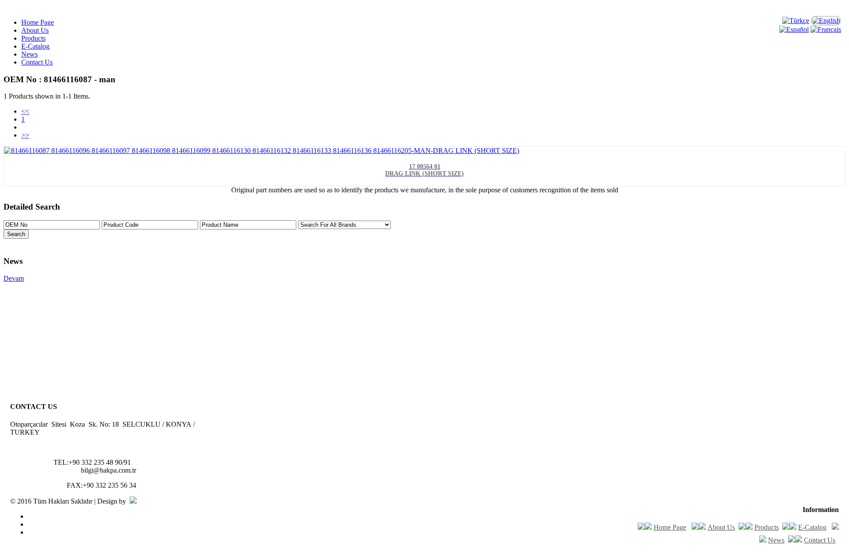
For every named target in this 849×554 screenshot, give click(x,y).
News (29, 54)
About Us (35, 30)
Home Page (37, 22)
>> (25, 135)
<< (25, 111)
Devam (14, 278)
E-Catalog (35, 46)
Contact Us (37, 62)
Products (33, 38)
